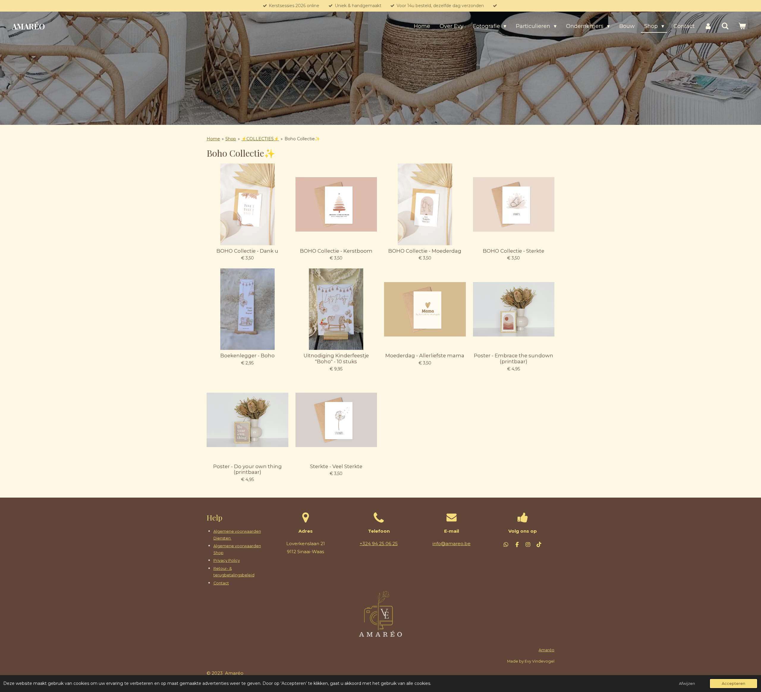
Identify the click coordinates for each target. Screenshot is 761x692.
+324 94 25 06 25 (379, 543)
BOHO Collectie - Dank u (247, 251)
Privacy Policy (226, 560)
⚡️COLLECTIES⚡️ (260, 138)
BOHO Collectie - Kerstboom (336, 251)
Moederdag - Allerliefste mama (424, 355)
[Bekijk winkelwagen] (742, 26)
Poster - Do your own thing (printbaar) (247, 469)
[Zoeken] (725, 26)
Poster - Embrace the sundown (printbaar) (513, 358)
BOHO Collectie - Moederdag (424, 251)
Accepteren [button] (733, 683)
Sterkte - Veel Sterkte (336, 466)
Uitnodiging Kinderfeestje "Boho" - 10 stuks (336, 358)
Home (213, 138)
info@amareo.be (452, 543)
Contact (221, 583)
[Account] (708, 26)
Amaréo (546, 650)
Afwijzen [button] (687, 683)
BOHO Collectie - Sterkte (513, 251)
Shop (230, 138)
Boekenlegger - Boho (247, 355)
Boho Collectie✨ (302, 138)
